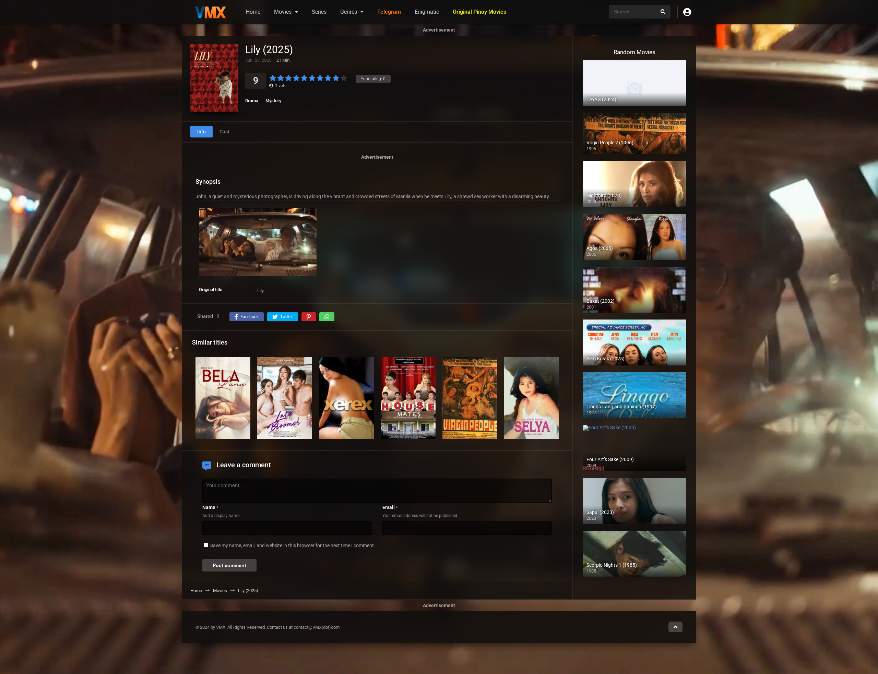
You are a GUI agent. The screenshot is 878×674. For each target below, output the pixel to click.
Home (253, 12)
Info (201, 131)
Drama (251, 100)
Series (319, 12)
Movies (283, 12)
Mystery (273, 100)
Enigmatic (427, 12)
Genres (348, 12)
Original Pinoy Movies (479, 12)
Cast (224, 131)
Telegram (389, 12)
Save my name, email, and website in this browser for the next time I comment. (292, 545)
